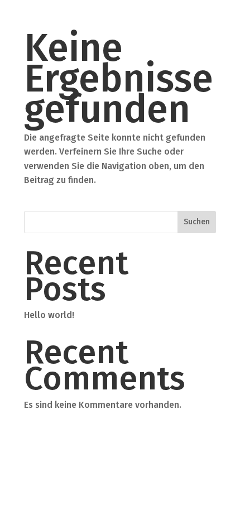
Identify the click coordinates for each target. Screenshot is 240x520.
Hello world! (49, 315)
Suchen (197, 222)
